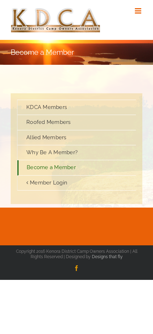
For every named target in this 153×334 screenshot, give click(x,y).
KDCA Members (46, 107)
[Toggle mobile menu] (138, 11)
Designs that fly (107, 256)
